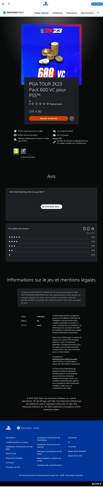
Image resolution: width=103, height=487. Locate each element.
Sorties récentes (41, 13)
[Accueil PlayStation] (45, 4)
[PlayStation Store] (14, 12)
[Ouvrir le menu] (3, 4)
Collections (58, 13)
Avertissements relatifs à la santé (64, 359)
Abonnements (87, 13)
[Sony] (97, 485)
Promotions (72, 13)
